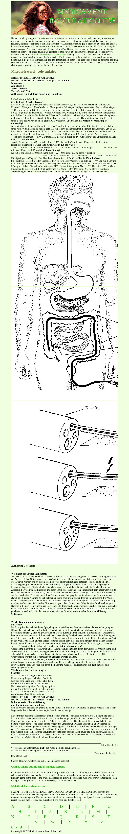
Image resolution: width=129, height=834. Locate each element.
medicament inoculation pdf (69, 15)
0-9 (18, 827)
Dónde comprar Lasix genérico (53, 54)
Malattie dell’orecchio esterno (28, 786)
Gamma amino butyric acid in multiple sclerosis (38, 766)
